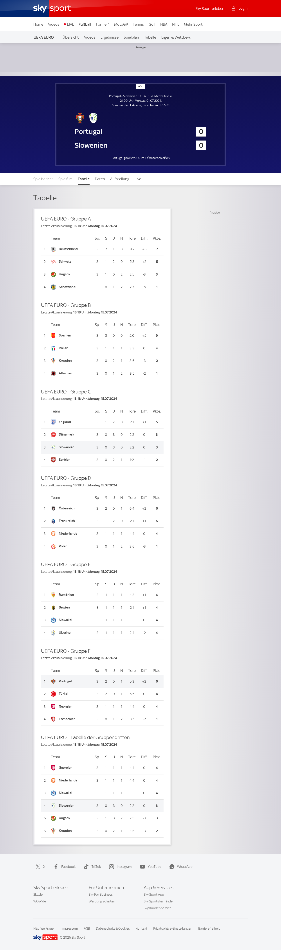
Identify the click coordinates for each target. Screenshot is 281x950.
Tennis (138, 24)
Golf (152, 24)
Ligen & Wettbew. (176, 37)
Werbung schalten (102, 901)
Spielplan (131, 37)
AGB (87, 928)
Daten (100, 179)
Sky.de (38, 895)
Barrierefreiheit (209, 928)
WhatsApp (185, 867)
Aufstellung (119, 179)
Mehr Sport (193, 24)
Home (38, 24)
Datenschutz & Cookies (113, 928)
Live (138, 179)
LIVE (70, 24)
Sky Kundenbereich (157, 908)
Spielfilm (65, 179)
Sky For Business (101, 895)
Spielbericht (43, 179)
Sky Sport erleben (209, 8)
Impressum (69, 928)
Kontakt (141, 928)
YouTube (154, 867)
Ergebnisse (110, 37)
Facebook (68, 867)
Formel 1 (103, 24)
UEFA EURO (44, 37)
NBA (163, 24)
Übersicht (71, 37)
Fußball (85, 24)
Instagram (124, 867)
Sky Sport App (154, 895)
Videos (53, 24)
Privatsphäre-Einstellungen (172, 928)
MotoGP (121, 24)
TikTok (96, 867)
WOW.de (39, 901)
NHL (175, 24)
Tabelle (150, 37)
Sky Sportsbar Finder (159, 901)
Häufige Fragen (44, 928)
